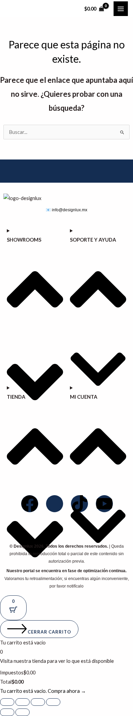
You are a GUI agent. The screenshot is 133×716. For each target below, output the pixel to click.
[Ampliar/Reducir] (7, 702)
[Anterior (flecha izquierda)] (7, 712)
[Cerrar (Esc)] (53, 702)
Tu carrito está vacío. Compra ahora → (43, 691)
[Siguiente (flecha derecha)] (22, 712)
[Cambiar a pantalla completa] (22, 702)
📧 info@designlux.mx (66, 210)
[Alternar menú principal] (121, 8)
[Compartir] (38, 702)
